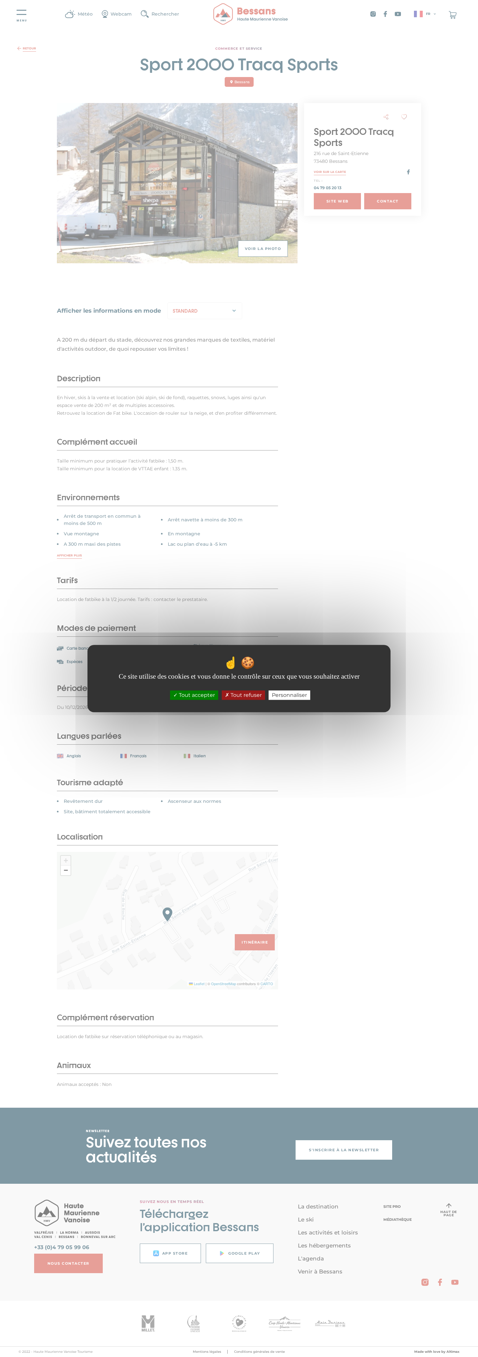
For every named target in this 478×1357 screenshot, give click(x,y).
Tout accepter (196, 695)
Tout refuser (245, 695)
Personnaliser (289, 695)
